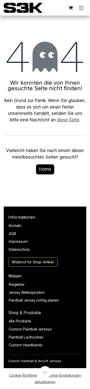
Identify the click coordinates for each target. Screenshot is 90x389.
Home (45, 169)
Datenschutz (19, 249)
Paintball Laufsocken (26, 337)
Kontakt (15, 225)
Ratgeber (16, 284)
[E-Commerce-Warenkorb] (71, 8)
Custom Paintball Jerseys (30, 329)
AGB (12, 233)
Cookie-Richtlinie (23, 375)
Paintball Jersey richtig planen (34, 300)
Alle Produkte (20, 321)
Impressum (18, 241)
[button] (45, 372)
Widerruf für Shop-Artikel (33, 262)
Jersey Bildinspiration (27, 292)
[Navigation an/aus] (81, 8)
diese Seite (68, 119)
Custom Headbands (25, 345)
